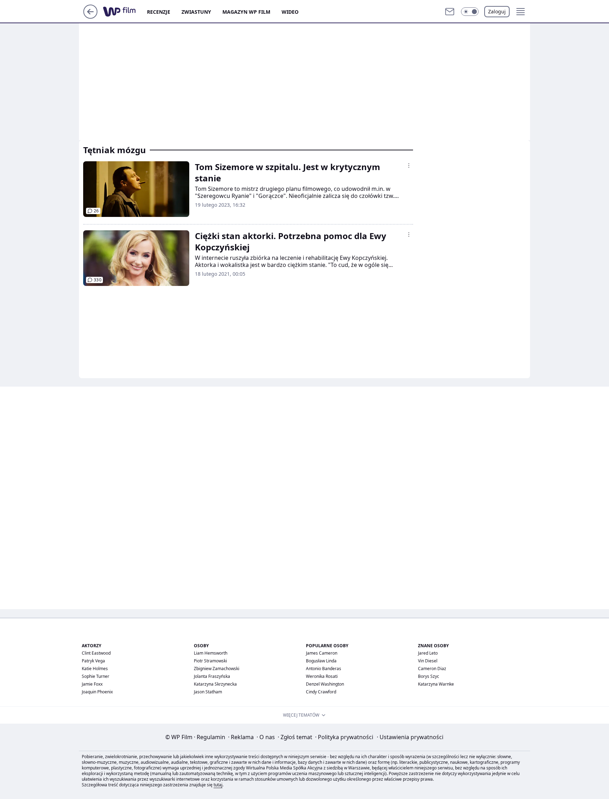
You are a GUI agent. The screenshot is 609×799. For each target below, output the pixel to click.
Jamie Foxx (92, 684)
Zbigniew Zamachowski (216, 669)
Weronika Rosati (322, 676)
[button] (470, 11)
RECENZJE (158, 11)
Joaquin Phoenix (97, 692)
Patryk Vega (93, 661)
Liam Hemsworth (210, 653)
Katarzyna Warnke (436, 684)
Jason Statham (208, 692)
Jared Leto (428, 653)
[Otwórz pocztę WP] (449, 11)
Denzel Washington (325, 684)
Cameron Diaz (432, 669)
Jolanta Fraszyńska (212, 676)
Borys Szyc (428, 676)
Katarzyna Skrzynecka (215, 684)
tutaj (218, 785)
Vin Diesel (427, 661)
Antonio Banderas (323, 669)
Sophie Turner (95, 676)
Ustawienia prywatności (410, 737)
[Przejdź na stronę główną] (90, 16)
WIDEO (290, 11)
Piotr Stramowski (210, 661)
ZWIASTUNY (196, 11)
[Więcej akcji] (409, 165)
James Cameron (321, 653)
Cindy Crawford (321, 692)
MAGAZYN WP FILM (246, 11)
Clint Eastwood (96, 653)
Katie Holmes (95, 669)
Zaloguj (497, 11)
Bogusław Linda (321, 661)
